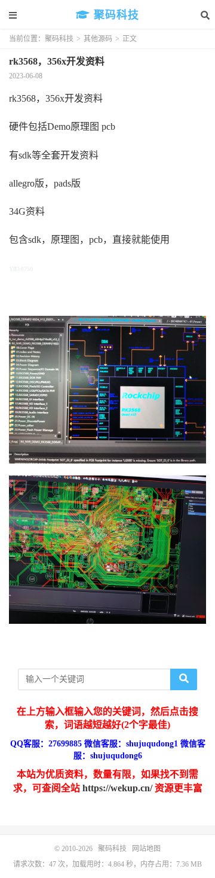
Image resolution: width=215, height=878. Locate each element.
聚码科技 (114, 15)
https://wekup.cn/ (117, 788)
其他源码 (98, 39)
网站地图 (146, 849)
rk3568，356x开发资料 (57, 61)
